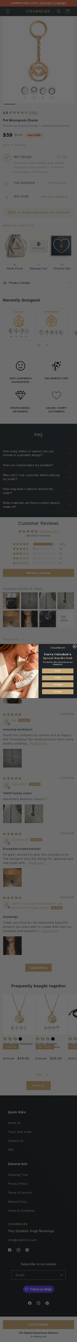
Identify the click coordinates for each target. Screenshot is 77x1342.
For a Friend (57, 685)
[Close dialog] (74, 646)
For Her (58, 671)
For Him (58, 678)
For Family (58, 692)
